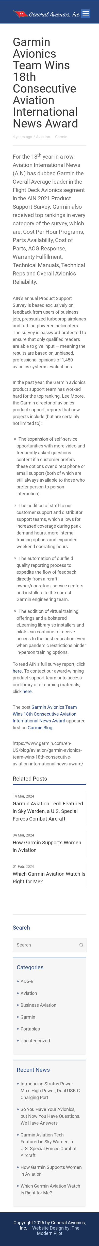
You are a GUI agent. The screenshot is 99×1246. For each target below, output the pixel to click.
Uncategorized (35, 1040)
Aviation (29, 993)
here (17, 671)
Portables (30, 1029)
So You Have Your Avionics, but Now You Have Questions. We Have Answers (50, 1116)
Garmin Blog (40, 727)
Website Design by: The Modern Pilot (55, 1230)
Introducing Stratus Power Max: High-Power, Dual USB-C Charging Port (50, 1090)
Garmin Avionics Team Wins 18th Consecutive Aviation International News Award (45, 713)
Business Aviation (38, 1005)
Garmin (28, 1017)
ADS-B (27, 981)
